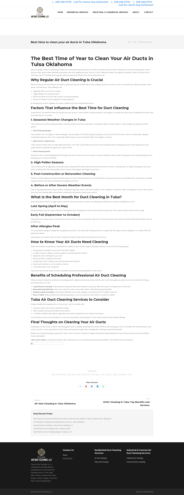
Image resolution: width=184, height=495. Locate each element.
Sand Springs (122, 374)
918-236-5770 (63, 2)
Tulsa (129, 374)
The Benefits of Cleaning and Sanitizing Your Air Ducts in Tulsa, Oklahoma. (59, 422)
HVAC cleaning (95, 374)
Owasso (115, 374)
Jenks (102, 374)
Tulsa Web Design (147, 492)
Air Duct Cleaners (60, 374)
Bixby (79, 374)
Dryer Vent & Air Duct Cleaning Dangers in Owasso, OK (52, 432)
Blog (95, 371)
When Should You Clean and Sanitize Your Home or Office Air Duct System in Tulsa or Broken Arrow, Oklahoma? (72, 419)
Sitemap (138, 492)
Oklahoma (108, 374)
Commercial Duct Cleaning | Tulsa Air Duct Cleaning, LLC (53, 425)
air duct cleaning (71, 374)
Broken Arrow (86, 374)
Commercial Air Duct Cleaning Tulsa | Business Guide (51, 429)
